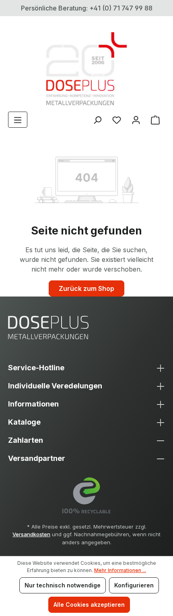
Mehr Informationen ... (120, 570)
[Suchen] (97, 120)
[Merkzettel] (116, 120)
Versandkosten (31, 534)
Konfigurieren (134, 585)
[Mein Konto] (136, 120)
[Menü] (17, 120)
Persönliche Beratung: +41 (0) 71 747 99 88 (86, 8)
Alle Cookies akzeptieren (89, 604)
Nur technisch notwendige (63, 585)
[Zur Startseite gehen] (86, 68)
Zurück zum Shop (86, 288)
